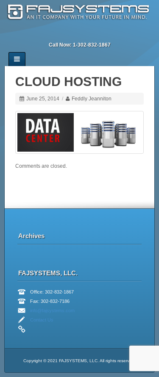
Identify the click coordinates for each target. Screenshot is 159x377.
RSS (108, 33)
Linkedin (73, 33)
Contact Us (41, 319)
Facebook (62, 33)
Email (50, 33)
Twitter (85, 33)
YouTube (96, 33)
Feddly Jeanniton (92, 99)
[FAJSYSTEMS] (79, 13)
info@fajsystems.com (52, 310)
